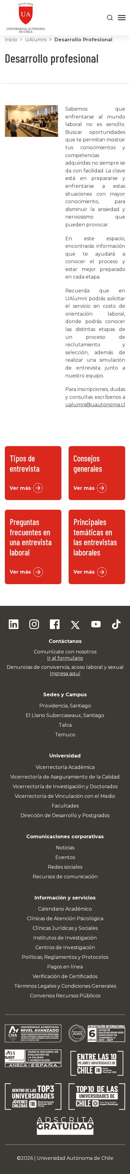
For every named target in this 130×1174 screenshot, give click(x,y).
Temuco (65, 735)
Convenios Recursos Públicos (65, 996)
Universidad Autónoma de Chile (75, 1158)
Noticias (65, 848)
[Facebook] (55, 625)
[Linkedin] (13, 625)
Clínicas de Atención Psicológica (65, 918)
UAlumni (36, 39)
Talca (65, 725)
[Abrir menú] (121, 17)
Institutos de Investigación (65, 938)
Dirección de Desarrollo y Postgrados (65, 815)
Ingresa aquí (65, 673)
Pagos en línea (65, 967)
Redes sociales (65, 867)
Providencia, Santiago (65, 706)
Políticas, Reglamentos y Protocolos (65, 957)
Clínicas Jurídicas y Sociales (65, 928)
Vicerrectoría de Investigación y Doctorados (65, 786)
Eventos (65, 857)
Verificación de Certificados (65, 976)
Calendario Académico (65, 909)
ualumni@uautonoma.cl (95, 405)
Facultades (65, 806)
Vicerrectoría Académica (65, 767)
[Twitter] (75, 625)
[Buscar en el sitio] (110, 18)
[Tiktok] (116, 625)
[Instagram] (34, 625)
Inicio (11, 39)
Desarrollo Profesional (83, 39)
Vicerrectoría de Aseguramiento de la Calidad (65, 777)
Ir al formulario (65, 658)
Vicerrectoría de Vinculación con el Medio (65, 796)
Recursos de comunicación (65, 877)
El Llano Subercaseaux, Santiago (65, 715)
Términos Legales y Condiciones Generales (65, 986)
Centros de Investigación (65, 947)
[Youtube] (96, 625)
